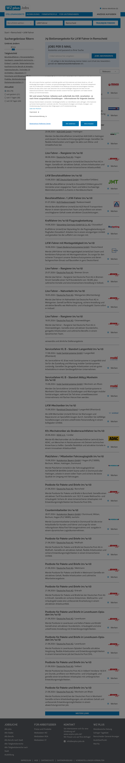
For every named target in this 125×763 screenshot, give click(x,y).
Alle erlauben (89, 124)
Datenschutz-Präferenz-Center (40, 123)
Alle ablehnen (70, 124)
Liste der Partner (35, 108)
